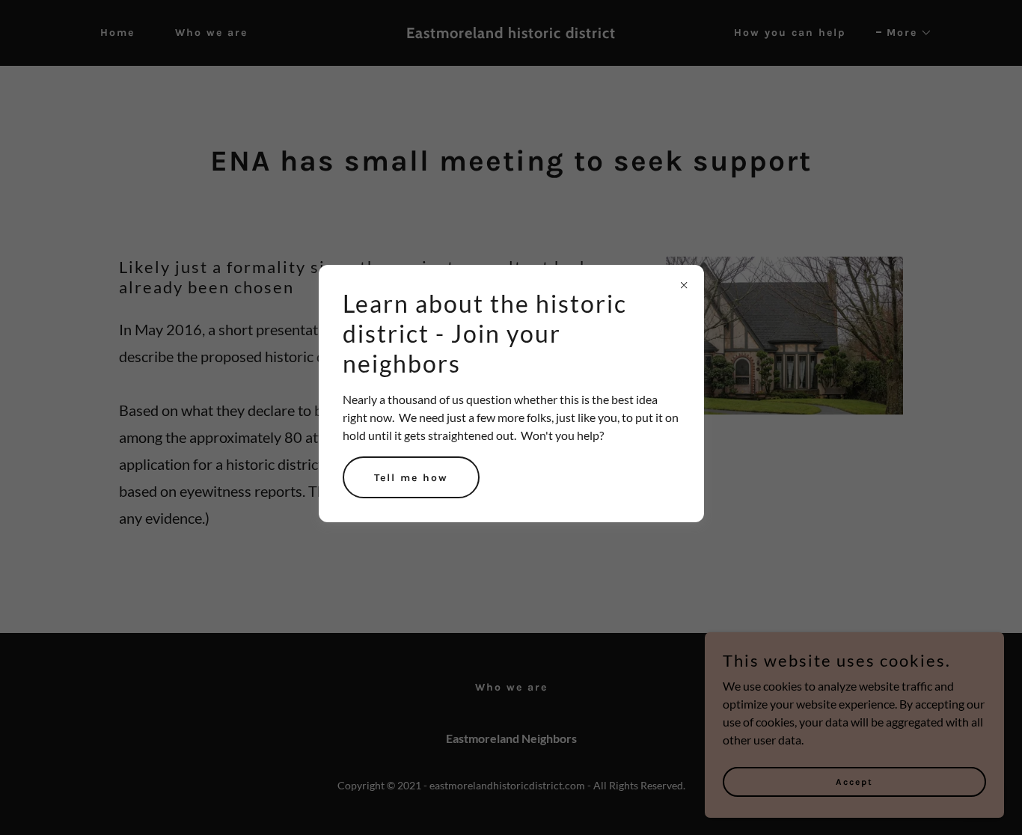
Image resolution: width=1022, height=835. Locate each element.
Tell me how (411, 477)
